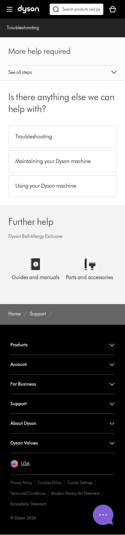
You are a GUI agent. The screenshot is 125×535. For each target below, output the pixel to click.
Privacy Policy (21, 482)
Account (18, 364)
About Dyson (23, 423)
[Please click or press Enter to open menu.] (9, 9)
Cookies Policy (49, 482)
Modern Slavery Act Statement (75, 493)
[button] (63, 73)
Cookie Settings (79, 482)
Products (19, 345)
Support (18, 404)
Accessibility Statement (28, 503)
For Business (23, 384)
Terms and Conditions (27, 493)
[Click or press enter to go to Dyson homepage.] (28, 12)
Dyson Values (24, 443)
